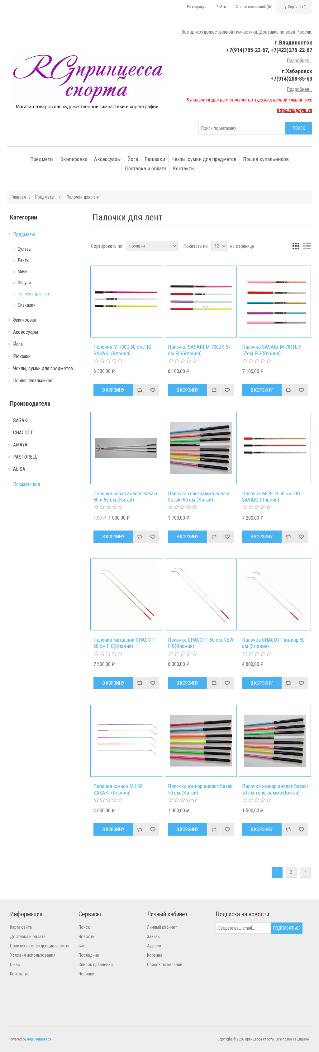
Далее (305, 872)
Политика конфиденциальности (39, 945)
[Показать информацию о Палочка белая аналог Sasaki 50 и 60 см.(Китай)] (126, 448)
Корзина (154, 955)
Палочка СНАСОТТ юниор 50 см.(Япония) (273, 643)
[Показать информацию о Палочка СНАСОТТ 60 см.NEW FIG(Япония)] (201, 594)
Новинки (86, 973)
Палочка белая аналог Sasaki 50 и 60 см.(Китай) (125, 496)
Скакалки (27, 305)
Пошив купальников (266, 159)
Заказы (153, 936)
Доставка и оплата (145, 168)
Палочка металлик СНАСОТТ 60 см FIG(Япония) (124, 643)
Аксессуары (107, 159)
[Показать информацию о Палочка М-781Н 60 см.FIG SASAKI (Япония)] (275, 448)
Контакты (184, 168)
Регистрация (197, 7)
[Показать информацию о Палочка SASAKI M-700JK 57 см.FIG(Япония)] (201, 302)
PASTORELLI (26, 457)
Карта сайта (21, 927)
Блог (83, 945)
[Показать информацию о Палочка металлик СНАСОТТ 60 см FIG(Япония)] (126, 594)
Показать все (26, 484)
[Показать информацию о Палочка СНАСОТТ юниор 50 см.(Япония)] (275, 594)
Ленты (23, 260)
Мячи (22, 271)
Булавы (24, 249)
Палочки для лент (34, 293)
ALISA (19, 469)
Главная (19, 197)
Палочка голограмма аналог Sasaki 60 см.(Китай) (199, 496)
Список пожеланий (164, 964)
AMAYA (20, 445)
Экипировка (74, 159)
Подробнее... (299, 61)
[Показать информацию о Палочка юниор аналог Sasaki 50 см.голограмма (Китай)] (275, 741)
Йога (132, 159)
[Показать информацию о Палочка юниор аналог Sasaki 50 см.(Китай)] (201, 741)
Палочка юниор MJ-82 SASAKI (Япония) (117, 789)
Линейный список (307, 246)
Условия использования (32, 955)
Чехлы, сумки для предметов (204, 159)
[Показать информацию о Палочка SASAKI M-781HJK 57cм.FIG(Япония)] (275, 302)
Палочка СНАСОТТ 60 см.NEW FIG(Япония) (200, 643)
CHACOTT (23, 433)
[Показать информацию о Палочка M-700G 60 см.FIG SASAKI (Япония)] (126, 302)
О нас (15, 964)
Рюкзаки (155, 159)
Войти (221, 7)
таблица (295, 246)
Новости (86, 936)
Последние (89, 955)
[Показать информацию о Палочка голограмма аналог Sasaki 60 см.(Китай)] (201, 448)
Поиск (84, 927)
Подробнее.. (299, 89)
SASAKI (20, 420)
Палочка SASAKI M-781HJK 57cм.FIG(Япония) (272, 350)
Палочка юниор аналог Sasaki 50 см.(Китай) (201, 789)
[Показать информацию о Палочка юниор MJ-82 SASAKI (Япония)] (126, 741)
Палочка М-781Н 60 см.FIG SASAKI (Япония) (271, 496)
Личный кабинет (162, 927)
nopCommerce (39, 1039)
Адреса (154, 945)
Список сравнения (96, 964)
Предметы (42, 159)
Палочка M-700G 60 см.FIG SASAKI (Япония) (122, 350)
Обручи (24, 282)
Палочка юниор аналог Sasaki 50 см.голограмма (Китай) (275, 789)
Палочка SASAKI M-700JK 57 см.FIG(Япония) (199, 350)
